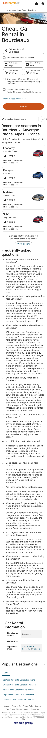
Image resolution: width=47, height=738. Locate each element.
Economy (26, 649)
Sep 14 (33, 65)
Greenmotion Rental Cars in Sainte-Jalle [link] (19, 685)
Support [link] (7, 706)
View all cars (23, 243)
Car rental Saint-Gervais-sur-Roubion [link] (18, 699)
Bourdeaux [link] (32, 10)
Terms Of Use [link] (16, 706)
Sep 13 (12, 65)
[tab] (6, 673)
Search (23, 106)
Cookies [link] (38, 706)
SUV (24, 646)
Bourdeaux (14, 51)
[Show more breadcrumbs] (4, 10)
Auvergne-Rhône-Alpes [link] (17, 10)
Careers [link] (26, 709)
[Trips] (36, 4)
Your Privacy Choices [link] (14, 709)
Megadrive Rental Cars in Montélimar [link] (18, 694)
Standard (36, 649)
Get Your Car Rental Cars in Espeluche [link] (19, 680)
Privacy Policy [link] (28, 706)
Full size (30, 646)
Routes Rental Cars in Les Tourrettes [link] (18, 690)
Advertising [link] (35, 709)
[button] (23, 98)
